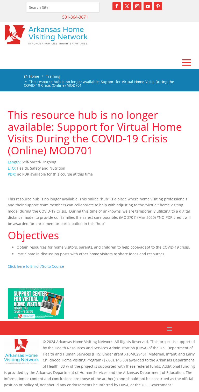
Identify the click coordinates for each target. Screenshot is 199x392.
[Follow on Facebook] (116, 6)
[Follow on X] (127, 6)
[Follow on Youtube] (148, 6)
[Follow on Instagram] (137, 6)
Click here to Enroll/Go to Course (36, 266)
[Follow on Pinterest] (158, 6)
